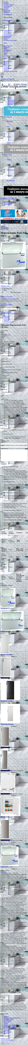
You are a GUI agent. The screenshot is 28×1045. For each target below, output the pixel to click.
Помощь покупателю (9, 1026)
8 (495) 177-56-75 (7, 79)
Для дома (6, 67)
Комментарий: (5, 448)
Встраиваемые (7, 36)
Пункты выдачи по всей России (12, 1017)
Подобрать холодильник (10, 40)
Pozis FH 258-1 (4, 631)
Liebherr (6, 64)
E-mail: (2, 445)
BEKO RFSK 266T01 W (7, 724)
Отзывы (6, 9)
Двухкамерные (8, 33)
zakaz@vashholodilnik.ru (7, 1040)
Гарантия (6, 3)
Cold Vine (6, 69)
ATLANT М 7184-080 (6, 747)
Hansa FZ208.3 (4, 677)
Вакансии (6, 1033)
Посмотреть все (8, 30)
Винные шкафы (8, 20)
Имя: (2, 442)
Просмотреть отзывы (6, 304)
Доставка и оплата (9, 4)
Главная (6, 2)
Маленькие (7, 47)
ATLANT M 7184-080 (6, 840)
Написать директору (5, 1043)
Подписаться (4, 995)
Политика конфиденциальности (12, 1029)
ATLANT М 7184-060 (6, 700)
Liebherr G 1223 (5, 816)
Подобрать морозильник (10, 55)
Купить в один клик (6, 312)
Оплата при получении (6, 296)
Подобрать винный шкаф (10, 71)
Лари (5, 48)
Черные (6, 38)
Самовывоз (7, 11)
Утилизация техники (9, 1027)
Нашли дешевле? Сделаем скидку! (10, 313)
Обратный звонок (5, 91)
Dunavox (6, 62)
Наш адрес (6, 7)
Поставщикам (7, 1032)
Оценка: (3, 462)
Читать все (3, 871)
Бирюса (6, 52)
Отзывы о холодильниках (10, 1024)
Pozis (5, 290)
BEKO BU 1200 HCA (6, 793)
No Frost (6, 31)
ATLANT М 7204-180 (6, 770)
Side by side (10, 104)
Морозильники (8, 17)
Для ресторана (7, 65)
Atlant (5, 54)
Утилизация (7, 10)
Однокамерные (8, 34)
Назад (5, 27)
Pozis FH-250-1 (4, 866)
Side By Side (7, 37)
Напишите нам (8, 6)
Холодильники (8, 14)
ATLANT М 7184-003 (6, 654)
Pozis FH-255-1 (4, 608)
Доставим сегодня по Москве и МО (10, 298)
